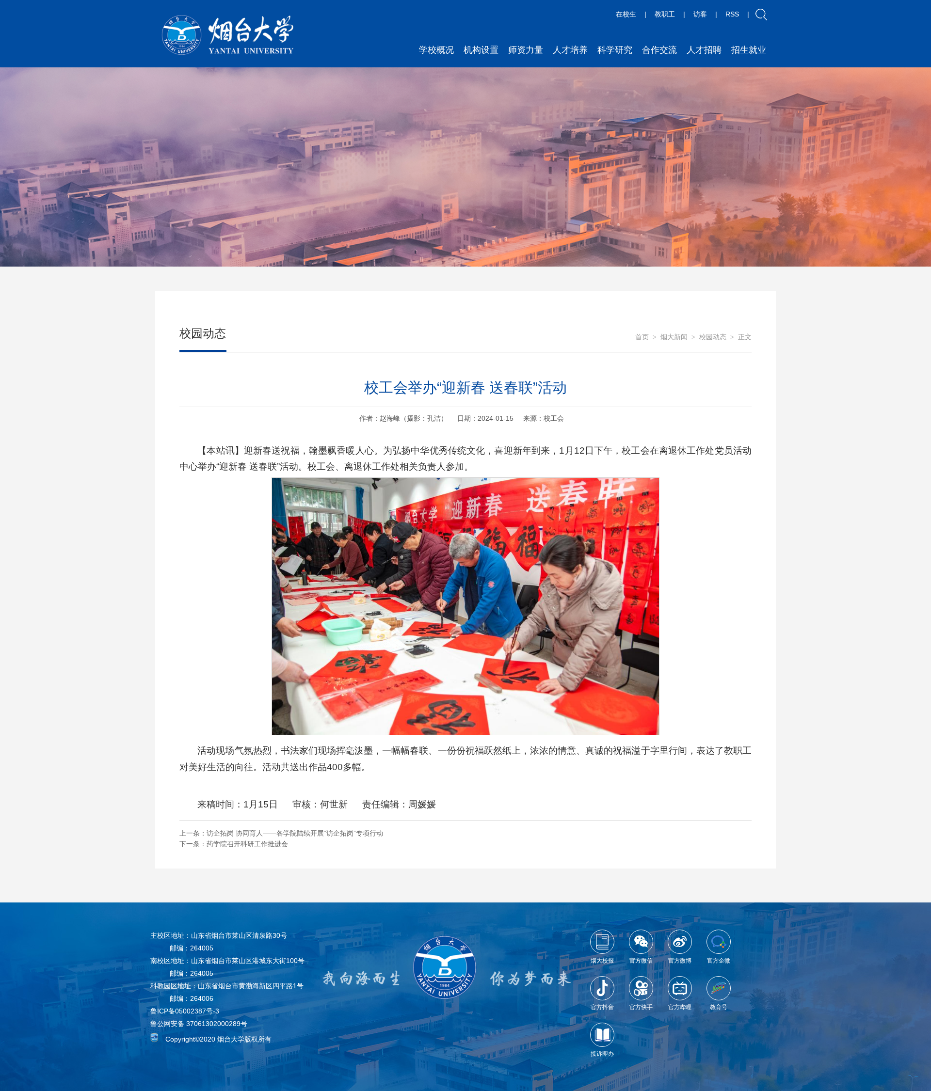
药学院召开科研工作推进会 (247, 844)
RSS (732, 14)
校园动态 (712, 337)
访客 (700, 14)
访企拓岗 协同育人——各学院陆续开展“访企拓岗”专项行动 (295, 833)
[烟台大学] (228, 35)
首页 (642, 337)
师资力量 (525, 50)
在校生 (626, 14)
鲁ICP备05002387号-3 (184, 1011)
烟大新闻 (674, 337)
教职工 (665, 14)
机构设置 (481, 50)
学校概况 (436, 50)
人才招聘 (704, 50)
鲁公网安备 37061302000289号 (198, 1024)
